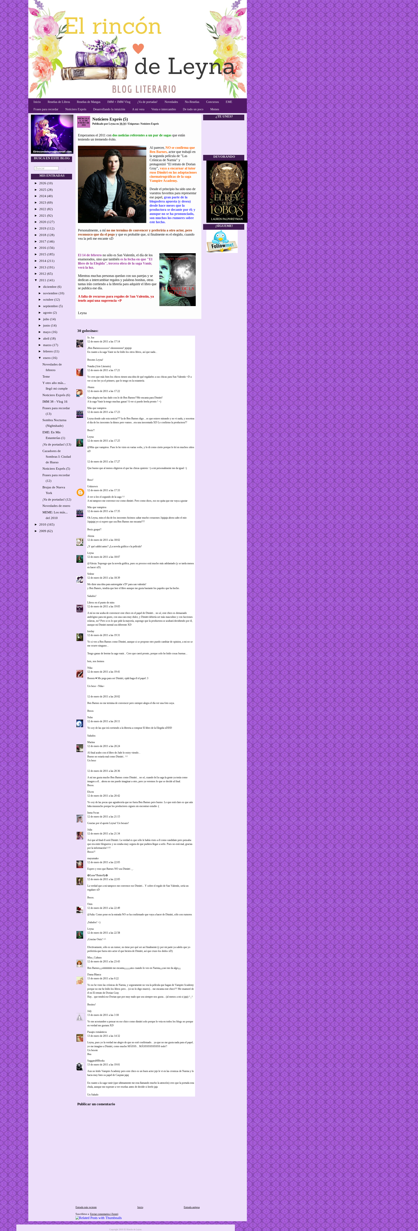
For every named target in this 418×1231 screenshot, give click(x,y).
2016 (43, 248)
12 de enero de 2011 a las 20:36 (103, 770)
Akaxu (90, 387)
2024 (43, 196)
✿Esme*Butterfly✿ (97, 875)
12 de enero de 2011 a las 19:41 (103, 671)
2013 (43, 267)
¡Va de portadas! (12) (56, 499)
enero (47, 358)
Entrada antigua (192, 1207)
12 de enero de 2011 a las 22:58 (103, 932)
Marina (91, 742)
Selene (90, 573)
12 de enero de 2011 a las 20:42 (103, 795)
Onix (90, 904)
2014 (43, 261)
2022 (43, 209)
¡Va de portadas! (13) (56, 444)
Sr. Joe (90, 337)
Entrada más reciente (86, 1207)
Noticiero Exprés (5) (56, 468)
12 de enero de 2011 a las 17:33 (103, 490)
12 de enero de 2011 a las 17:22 (103, 391)
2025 (43, 189)
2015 (43, 254)
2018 (43, 235)
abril (46, 338)
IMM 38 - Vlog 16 (54, 401)
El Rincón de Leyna (132, 1229)
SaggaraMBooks (96, 1060)
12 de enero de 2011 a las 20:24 (103, 746)
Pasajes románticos (97, 1031)
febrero (48, 351)
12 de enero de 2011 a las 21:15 (103, 816)
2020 (43, 222)
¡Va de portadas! (147, 102)
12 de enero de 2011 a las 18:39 (103, 577)
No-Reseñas (192, 102)
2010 (43, 524)
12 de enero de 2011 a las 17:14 (103, 341)
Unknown (92, 486)
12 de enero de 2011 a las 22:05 (103, 862)
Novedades (171, 102)
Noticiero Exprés (75, 109)
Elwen (90, 791)
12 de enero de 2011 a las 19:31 (103, 635)
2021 (43, 215)
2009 (43, 531)
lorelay (90, 631)
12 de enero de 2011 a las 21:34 (103, 833)
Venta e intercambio (163, 109)
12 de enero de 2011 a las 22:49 (103, 907)
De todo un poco (193, 109)
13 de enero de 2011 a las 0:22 (103, 978)
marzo (47, 345)
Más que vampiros (96, 408)
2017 (43, 241)
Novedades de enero (56, 505)
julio (46, 319)
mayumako (93, 858)
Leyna (90, 436)
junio (47, 325)
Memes (214, 109)
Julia (89, 829)
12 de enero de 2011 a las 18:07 (103, 556)
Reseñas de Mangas (88, 102)
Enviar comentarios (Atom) (104, 1214)
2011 (43, 280)
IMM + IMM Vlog (118, 102)
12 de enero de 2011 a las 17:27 (103, 461)
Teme (46, 376)
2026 (43, 183)
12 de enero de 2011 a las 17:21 (103, 370)
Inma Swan (93, 812)
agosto (48, 312)
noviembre (51, 293)
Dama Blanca (94, 974)
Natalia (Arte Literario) (99, 366)
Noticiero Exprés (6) (56, 395)
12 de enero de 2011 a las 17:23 (103, 412)
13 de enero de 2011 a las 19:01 (103, 1064)
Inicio (37, 102)
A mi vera (138, 109)
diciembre (50, 286)
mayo (47, 332)
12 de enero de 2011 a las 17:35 (103, 511)
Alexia (90, 536)
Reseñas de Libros (59, 102)
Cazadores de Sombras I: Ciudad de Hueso (56, 456)
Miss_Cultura (94, 957)
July (89, 1011)
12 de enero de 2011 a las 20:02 (103, 696)
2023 (43, 202)
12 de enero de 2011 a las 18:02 (103, 539)
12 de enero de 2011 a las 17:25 (103, 440)
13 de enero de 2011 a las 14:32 (103, 1035)
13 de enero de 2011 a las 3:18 (103, 1015)
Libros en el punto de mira (100, 602)
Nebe (90, 717)
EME (229, 102)
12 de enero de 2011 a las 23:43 (103, 961)
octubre (48, 299)
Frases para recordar (46, 109)
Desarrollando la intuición (109, 109)
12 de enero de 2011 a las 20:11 (103, 721)
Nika (89, 667)
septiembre (51, 306)
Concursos (212, 102)
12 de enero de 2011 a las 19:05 (103, 606)
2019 (43, 228)
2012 (43, 273)
